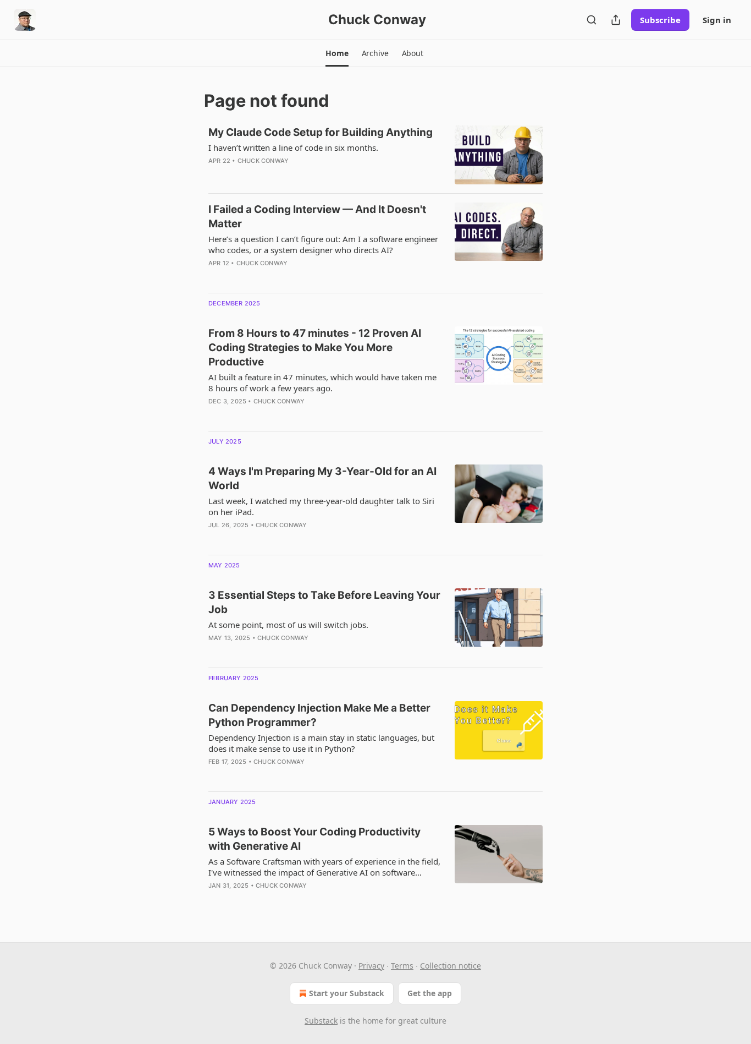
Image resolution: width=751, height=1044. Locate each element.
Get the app (429, 993)
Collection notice (450, 965)
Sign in (717, 19)
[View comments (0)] (292, 175)
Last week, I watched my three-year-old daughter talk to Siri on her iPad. (321, 506)
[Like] (215, 539)
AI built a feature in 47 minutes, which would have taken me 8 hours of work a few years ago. (322, 382)
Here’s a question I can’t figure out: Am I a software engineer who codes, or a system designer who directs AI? (323, 244)
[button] (337, 53)
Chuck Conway (263, 161)
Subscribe (660, 19)
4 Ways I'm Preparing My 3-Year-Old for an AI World (322, 478)
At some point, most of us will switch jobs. (288, 624)
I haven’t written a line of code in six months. (293, 147)
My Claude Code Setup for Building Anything (320, 132)
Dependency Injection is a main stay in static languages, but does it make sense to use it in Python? (321, 743)
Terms (402, 965)
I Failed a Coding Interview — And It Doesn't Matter (317, 216)
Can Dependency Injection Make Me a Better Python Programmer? (319, 715)
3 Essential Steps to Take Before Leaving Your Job (324, 602)
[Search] (592, 20)
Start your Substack (346, 993)
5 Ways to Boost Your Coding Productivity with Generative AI (314, 839)
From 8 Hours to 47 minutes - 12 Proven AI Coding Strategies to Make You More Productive (314, 347)
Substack (321, 1020)
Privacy (371, 965)
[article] (375, 155)
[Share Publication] (616, 20)
